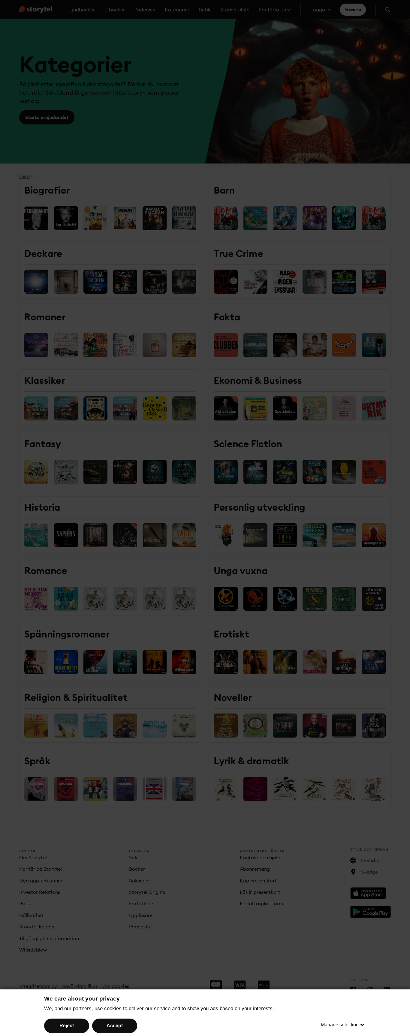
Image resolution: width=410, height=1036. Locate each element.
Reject (66, 1025)
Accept (115, 1025)
